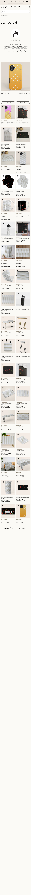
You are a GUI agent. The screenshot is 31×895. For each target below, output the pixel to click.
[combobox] (15, 11)
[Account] (11, 7)
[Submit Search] (3, 11)
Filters (9, 102)
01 (2, 93)
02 (5, 93)
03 (8, 93)
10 (19, 528)
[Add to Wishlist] (3, 107)
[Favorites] (15, 7)
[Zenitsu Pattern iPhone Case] (15, 76)
